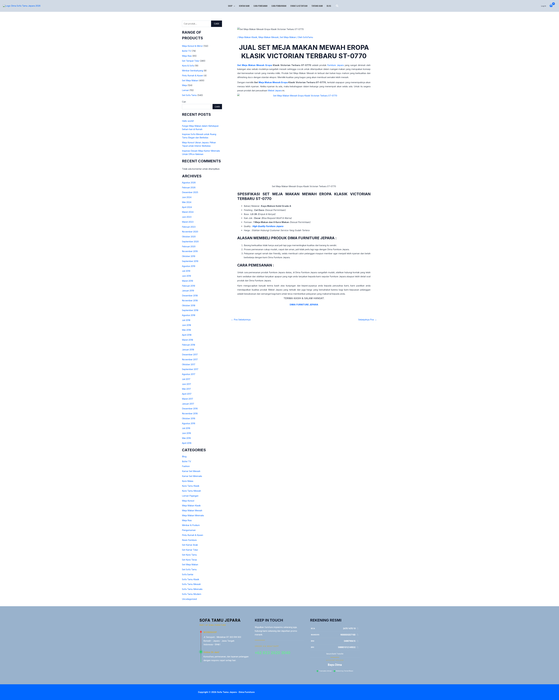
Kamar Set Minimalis (192, 476)
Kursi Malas (187, 481)
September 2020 (190, 241)
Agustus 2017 (188, 374)
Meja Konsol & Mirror (192, 46)
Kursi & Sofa (188, 65)
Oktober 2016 (188, 418)
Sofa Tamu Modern (191, 594)
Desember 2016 (190, 408)
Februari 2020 (189, 246)
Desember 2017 (190, 354)
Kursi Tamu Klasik (190, 485)
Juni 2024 (186, 197)
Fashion (186, 466)
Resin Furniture (189, 540)
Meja (184, 85)
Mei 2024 (186, 202)
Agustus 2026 (189, 182)
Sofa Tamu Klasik (190, 579)
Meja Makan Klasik (191, 505)
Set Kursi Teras (189, 559)
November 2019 (190, 251)
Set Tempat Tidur (190, 60)
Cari (216, 23)
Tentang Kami (317, 5)
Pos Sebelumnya (241, 319)
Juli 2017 (186, 379)
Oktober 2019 (188, 256)
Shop (230, 5)
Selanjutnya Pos (367, 319)
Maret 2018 (187, 339)
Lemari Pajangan (190, 495)
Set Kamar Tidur (190, 549)
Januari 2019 (188, 290)
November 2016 (190, 413)
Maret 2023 (187, 221)
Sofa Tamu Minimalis (192, 589)
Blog (329, 5)
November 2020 (190, 231)
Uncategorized (189, 599)
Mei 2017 (186, 388)
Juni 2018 (186, 325)
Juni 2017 (186, 384)
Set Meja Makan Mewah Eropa (254, 65)
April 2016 (186, 443)
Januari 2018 (188, 349)
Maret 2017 (187, 398)
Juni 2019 (186, 275)
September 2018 (190, 310)
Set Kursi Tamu (189, 554)
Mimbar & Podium (191, 525)
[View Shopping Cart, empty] (551, 6)
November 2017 (190, 359)
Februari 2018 (188, 344)
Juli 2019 (186, 271)
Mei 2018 (186, 330)
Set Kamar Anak (190, 544)
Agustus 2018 (188, 315)
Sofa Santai (187, 574)
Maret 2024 (187, 212)
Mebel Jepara (275, 90)
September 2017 (190, 369)
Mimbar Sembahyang (192, 70)
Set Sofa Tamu (189, 95)
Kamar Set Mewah (191, 471)
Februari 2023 (189, 226)
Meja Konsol (188, 500)
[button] (233, 6)
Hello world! (188, 121)
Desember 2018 (190, 295)
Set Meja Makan (190, 80)
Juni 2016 (186, 433)
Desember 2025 (190, 192)
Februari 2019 (188, 285)
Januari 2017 (188, 403)
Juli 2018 (186, 320)
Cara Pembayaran (278, 5)
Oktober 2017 (188, 364)
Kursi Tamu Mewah (191, 490)
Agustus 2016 (188, 423)
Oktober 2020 (189, 236)
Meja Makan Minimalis (193, 515)
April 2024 (187, 207)
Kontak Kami (244, 5)
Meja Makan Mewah (192, 510)
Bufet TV (186, 51)
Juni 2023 (186, 217)
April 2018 (186, 334)
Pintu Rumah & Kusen (192, 75)
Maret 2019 (187, 280)
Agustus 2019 (188, 266)
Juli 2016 (186, 428)
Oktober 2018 (188, 305)
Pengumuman (189, 530)
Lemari (185, 90)
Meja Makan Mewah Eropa (273, 82)
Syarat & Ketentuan (298, 5)
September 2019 (190, 261)
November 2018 (190, 300)
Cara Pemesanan (260, 5)
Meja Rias (187, 55)
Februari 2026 (189, 187)
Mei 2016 (186, 438)
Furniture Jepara (335, 65)
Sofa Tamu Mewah (191, 584)
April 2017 (186, 393)
